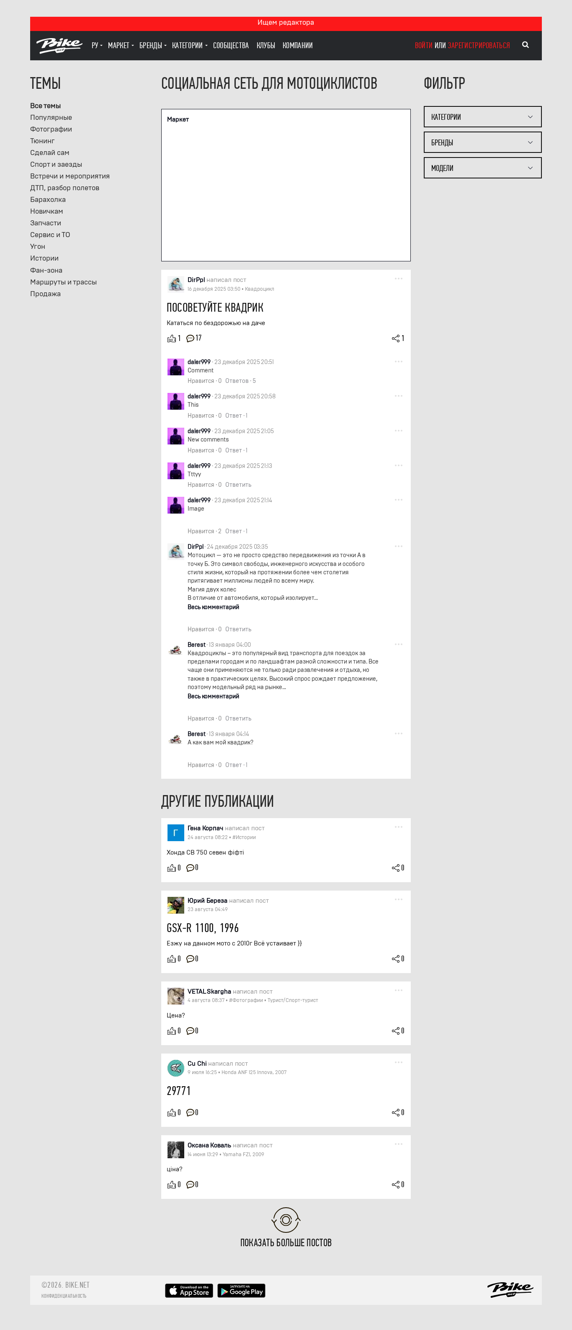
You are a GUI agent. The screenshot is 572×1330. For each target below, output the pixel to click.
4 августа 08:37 (206, 1000)
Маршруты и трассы (63, 282)
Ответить (238, 484)
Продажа (45, 293)
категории (187, 45)
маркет (118, 45)
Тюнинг (42, 141)
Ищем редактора (286, 22)
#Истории (244, 837)
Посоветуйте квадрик (215, 307)
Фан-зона (46, 270)
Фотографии (51, 129)
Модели (442, 168)
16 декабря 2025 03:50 (214, 289)
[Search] (525, 45)
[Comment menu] (398, 361)
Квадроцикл (259, 289)
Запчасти (45, 223)
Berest (196, 644)
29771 (179, 1091)
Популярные (51, 117)
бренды (150, 45)
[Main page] (59, 51)
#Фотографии (246, 1000)
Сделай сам (50, 152)
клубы (266, 45)
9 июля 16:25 (202, 1072)
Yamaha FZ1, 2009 (243, 1154)
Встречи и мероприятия (70, 176)
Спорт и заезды (56, 164)
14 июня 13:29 (203, 1154)
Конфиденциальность (64, 1296)
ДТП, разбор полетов (64, 187)
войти (424, 45)
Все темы (45, 105)
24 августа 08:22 (208, 837)
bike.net (77, 1285)
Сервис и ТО (50, 234)
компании (298, 45)
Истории (44, 258)
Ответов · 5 (240, 381)
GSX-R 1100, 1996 (203, 928)
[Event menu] (398, 278)
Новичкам (46, 211)
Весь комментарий (213, 607)
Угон (37, 246)
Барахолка (48, 199)
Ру (95, 45)
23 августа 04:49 (208, 909)
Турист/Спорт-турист (293, 1000)
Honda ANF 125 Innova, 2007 (254, 1072)
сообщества (231, 45)
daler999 (199, 362)
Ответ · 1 (236, 415)
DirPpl (195, 546)
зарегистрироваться (479, 45)
